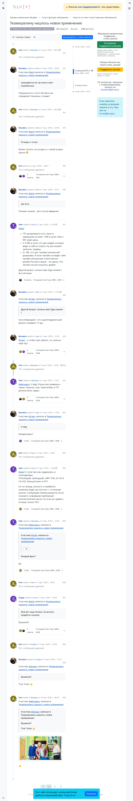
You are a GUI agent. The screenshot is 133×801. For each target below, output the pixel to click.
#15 (64, 166)
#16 (64, 190)
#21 (64, 380)
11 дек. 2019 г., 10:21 (50, 190)
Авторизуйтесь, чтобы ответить (77, 37)
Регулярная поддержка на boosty (110, 44)
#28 (64, 644)
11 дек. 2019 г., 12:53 (50, 292)
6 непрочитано (81, 85)
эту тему (114, 107)
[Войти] (129, 3)
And (20, 50)
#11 (64, 53)
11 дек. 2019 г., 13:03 (50, 412)
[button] (3, 798)
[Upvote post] (55, 60)
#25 (64, 521)
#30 (64, 697)
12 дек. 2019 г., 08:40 (50, 697)
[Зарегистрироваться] (129, 8)
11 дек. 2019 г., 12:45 (46, 225)
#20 (64, 365)
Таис (21, 225)
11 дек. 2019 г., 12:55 (50, 336)
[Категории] (3, 3)
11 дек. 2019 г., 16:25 (46, 582)
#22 (64, 412)
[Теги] (3, 8)
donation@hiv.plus (110, 89)
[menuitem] (129, 3)
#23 (64, 453)
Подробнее (70, 795)
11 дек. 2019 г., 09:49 (50, 128)
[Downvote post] (63, 60)
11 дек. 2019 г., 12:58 (49, 365)
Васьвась (34, 50)
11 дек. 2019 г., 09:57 (39, 166)
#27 (64, 598)
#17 (64, 225)
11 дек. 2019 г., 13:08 (46, 453)
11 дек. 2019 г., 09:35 (50, 68)
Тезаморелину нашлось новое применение (41, 528)
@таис (32, 299)
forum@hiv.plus (106, 113)
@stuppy (33, 666)
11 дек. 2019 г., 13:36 (46, 468)
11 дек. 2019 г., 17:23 (52, 659)
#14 (64, 128)
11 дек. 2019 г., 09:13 (49, 50)
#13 (64, 113)
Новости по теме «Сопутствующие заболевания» (33, 29)
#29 (64, 663)
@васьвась (24, 384)
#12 (64, 68)
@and (31, 72)
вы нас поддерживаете (87, 7)
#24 (64, 468)
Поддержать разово (110, 69)
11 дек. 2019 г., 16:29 (48, 644)
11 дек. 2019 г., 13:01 (50, 380)
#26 (64, 582)
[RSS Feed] (34, 37)
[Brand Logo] (21, 7)
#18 (64, 295)
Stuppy (22, 598)
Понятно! (91, 793)
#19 (64, 336)
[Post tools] (63, 101)
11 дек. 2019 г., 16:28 (48, 598)
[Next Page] (61, 787)
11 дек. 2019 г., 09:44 (50, 109)
